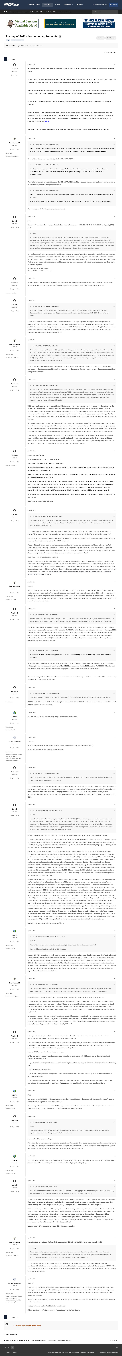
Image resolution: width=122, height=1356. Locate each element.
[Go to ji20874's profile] (14, 712)
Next (13, 59)
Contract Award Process (34, 46)
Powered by (109, 1352)
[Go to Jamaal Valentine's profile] (14, 737)
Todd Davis (14, 384)
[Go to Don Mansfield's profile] (14, 139)
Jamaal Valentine (14, 741)
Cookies (15, 1352)
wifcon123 (12, 46)
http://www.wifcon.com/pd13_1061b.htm (40, 501)
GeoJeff (14, 221)
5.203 (67, 666)
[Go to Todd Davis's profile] (14, 379)
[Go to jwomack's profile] (14, 687)
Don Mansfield (14, 143)
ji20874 (14, 717)
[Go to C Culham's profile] (14, 278)
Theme (7, 1352)
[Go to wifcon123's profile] (7, 46)
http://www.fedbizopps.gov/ (61, 1083)
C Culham (14, 283)
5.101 (60, 666)
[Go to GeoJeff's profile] (14, 217)
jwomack (14, 691)
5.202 (87, 666)
